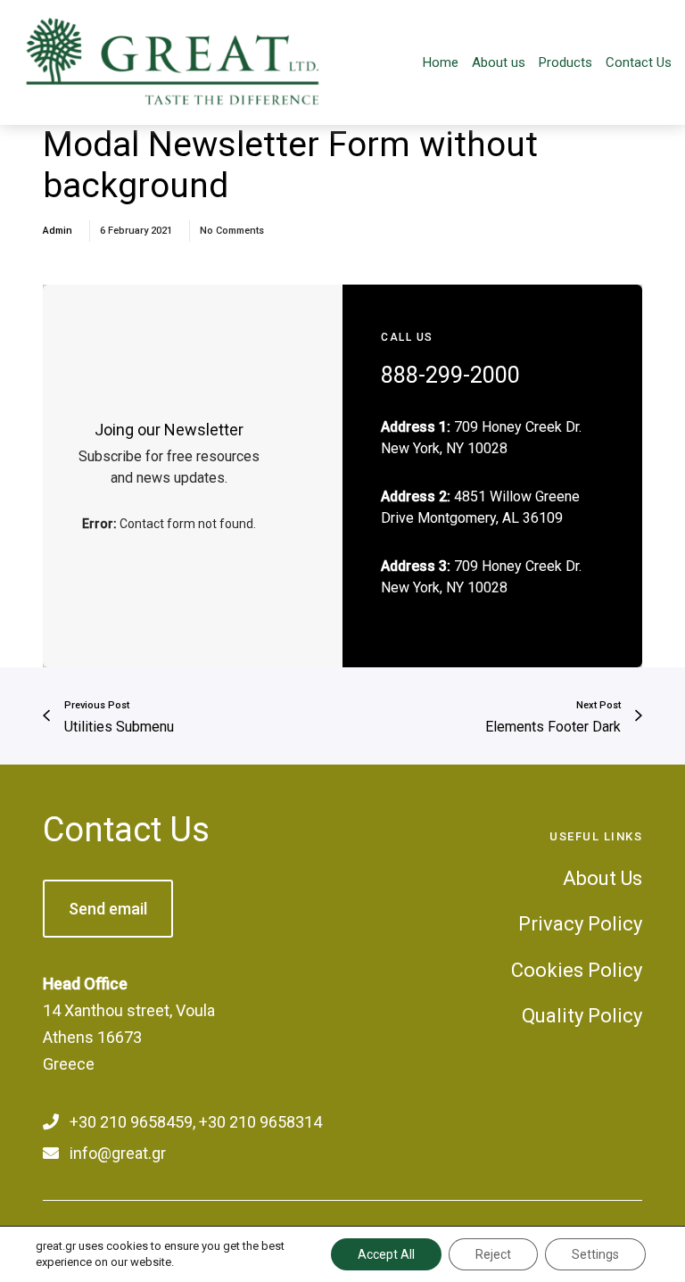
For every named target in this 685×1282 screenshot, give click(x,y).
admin (57, 230)
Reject (493, 1254)
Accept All (386, 1254)
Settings (595, 1254)
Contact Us (126, 829)
